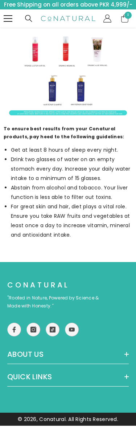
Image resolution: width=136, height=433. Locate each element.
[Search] (28, 18)
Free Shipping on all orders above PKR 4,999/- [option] (68, 4)
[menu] (8, 18)
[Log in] (107, 19)
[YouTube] (72, 329)
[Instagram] (33, 329)
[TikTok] (52, 329)
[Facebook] (14, 329)
